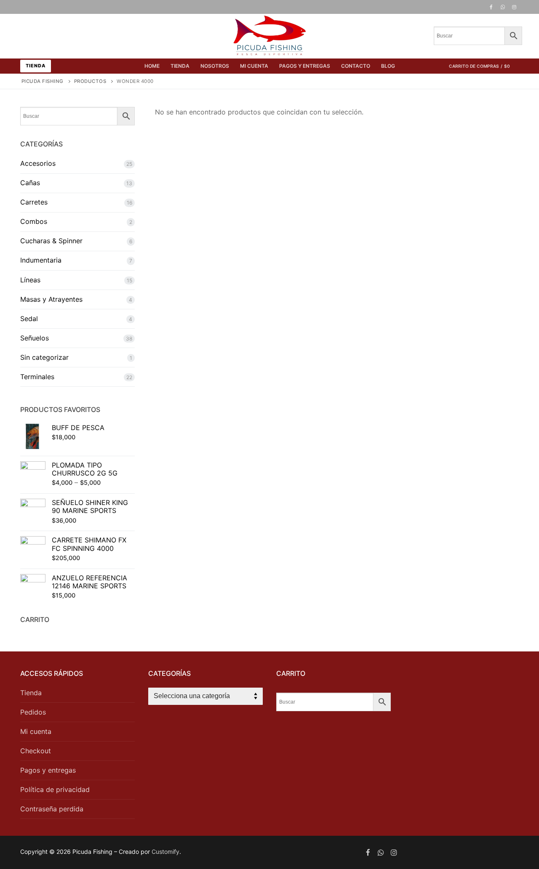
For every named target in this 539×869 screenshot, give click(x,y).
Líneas (30, 280)
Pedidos (33, 712)
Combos (33, 221)
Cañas (30, 182)
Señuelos (34, 338)
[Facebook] (491, 7)
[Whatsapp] (380, 852)
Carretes (34, 202)
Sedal (29, 318)
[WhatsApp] (502, 7)
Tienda (35, 66)
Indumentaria (40, 260)
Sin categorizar (44, 357)
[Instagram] (514, 7)
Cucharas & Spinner (51, 241)
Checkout (35, 751)
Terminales (37, 376)
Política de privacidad (55, 789)
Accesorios (38, 163)
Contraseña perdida (51, 809)
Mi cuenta (35, 731)
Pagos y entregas (48, 770)
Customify (165, 851)
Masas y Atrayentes (51, 299)
